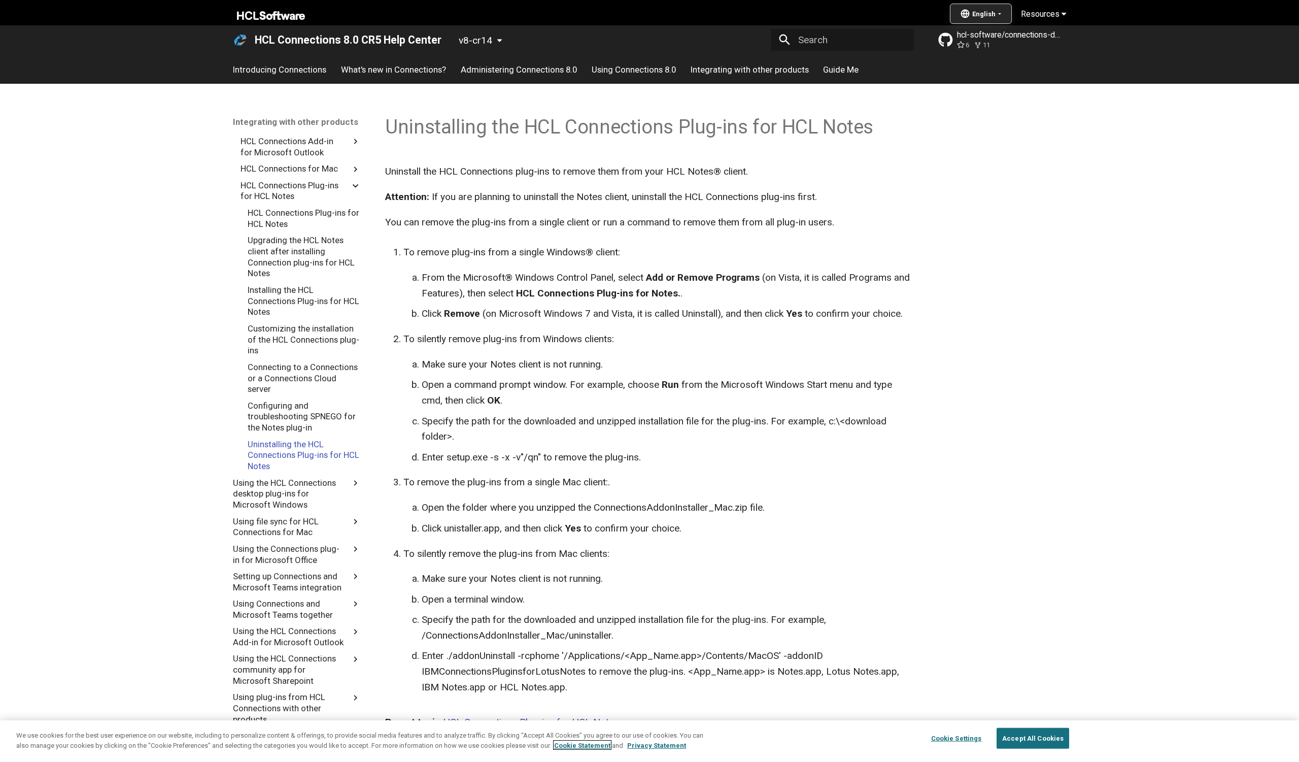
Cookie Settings (956, 738)
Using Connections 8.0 (634, 69)
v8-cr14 (475, 40)
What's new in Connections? (393, 69)
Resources (1041, 14)
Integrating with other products (749, 69)
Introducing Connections (279, 69)
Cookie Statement (582, 745)
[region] (649, 741)
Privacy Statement (656, 745)
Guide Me (841, 69)
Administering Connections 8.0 (519, 69)
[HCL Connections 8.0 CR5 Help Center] (240, 40)
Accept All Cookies (1033, 738)
